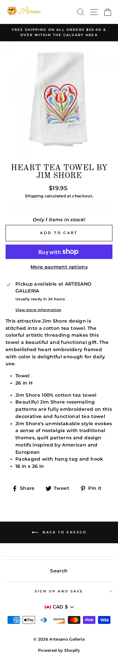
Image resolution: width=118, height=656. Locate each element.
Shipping (34, 196)
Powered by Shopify (59, 650)
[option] (59, 32)
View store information (38, 310)
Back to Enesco (64, 532)
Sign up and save (59, 591)
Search (59, 570)
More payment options (59, 266)
